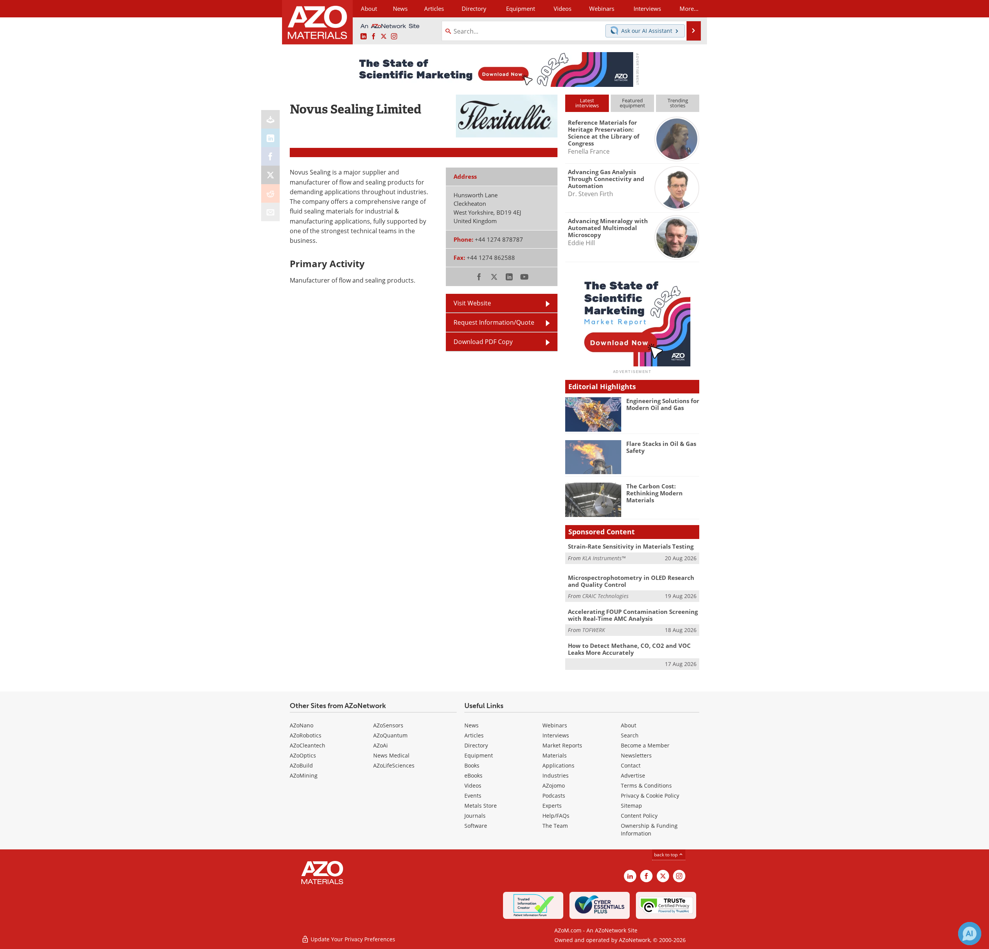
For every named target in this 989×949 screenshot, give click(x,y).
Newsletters (636, 755)
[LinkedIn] (270, 138)
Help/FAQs (555, 815)
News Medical (391, 755)
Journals (475, 815)
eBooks (473, 775)
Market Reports (562, 745)
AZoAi (380, 745)
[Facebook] (270, 156)
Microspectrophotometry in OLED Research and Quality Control (631, 581)
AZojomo (553, 785)
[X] (270, 175)
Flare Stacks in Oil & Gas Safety (661, 447)
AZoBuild (301, 765)
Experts (552, 805)
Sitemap (631, 805)
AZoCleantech (307, 745)
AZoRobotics (305, 735)
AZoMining (304, 775)
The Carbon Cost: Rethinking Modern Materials (654, 493)
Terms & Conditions (646, 785)
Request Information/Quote (494, 322)
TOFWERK (593, 630)
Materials (554, 755)
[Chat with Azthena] (969, 933)
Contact (631, 765)
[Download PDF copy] (270, 119)
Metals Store (480, 805)
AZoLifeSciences (394, 765)
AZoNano (301, 725)
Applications (558, 765)
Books (471, 765)
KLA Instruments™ (603, 558)
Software (475, 825)
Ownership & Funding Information (649, 829)
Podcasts (553, 795)
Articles (474, 735)
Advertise (633, 775)
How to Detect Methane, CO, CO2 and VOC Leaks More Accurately (629, 649)
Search (630, 735)
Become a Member (645, 745)
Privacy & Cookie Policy (650, 795)
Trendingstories (678, 103)
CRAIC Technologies (605, 596)
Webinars (554, 725)
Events (472, 795)
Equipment (478, 755)
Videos (472, 785)
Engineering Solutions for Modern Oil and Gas (662, 404)
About (628, 725)
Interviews (555, 735)
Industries (555, 775)
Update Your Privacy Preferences (352, 939)
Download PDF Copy (483, 341)
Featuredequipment (632, 103)
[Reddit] (270, 193)
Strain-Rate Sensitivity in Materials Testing (630, 546)
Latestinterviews (587, 103)
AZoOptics (303, 755)
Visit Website (472, 303)
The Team (555, 825)
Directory (474, 8)
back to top (666, 854)
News (471, 725)
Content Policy (639, 815)
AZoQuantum (390, 735)
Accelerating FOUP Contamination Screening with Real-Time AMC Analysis (633, 615)
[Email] (270, 212)
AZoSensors (388, 725)
